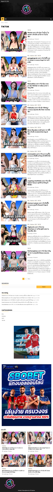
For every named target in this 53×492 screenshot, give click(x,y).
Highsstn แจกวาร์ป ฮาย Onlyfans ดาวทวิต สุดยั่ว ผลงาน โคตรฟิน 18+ (38, 229)
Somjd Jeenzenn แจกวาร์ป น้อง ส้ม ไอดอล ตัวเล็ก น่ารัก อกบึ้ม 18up (17, 302)
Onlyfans (32, 55)
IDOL (29, 55)
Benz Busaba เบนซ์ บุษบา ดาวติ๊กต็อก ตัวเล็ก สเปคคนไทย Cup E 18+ (39, 132)
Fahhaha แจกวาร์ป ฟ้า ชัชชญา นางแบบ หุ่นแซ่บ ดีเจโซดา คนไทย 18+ (39, 110)
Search (5, 283)
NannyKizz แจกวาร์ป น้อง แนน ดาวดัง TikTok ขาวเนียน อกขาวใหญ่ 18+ (38, 86)
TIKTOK (29, 30)
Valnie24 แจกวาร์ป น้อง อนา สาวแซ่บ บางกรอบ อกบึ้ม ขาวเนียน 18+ (17, 295)
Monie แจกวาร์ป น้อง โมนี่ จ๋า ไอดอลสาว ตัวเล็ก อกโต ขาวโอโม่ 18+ (38, 34)
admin (37, 64)
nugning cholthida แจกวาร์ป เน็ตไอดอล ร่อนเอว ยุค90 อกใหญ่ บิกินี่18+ (39, 183)
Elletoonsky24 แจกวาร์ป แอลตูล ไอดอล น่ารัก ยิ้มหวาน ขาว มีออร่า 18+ (18, 297)
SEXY (36, 55)
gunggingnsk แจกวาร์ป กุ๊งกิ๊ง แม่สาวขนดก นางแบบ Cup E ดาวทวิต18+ (39, 60)
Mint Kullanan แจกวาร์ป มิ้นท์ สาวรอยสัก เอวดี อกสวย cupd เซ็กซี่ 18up (17, 300)
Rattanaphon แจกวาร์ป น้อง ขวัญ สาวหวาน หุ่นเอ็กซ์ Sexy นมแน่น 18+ (39, 253)
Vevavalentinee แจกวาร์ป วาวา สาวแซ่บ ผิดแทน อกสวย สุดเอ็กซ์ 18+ (17, 304)
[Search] (51, 19)
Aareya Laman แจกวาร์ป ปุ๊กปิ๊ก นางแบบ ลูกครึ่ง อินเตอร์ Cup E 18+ (38, 205)
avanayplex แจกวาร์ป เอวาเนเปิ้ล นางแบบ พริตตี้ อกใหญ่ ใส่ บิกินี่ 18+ (39, 155)
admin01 (37, 39)
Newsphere (25, 490)
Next (29, 278)
